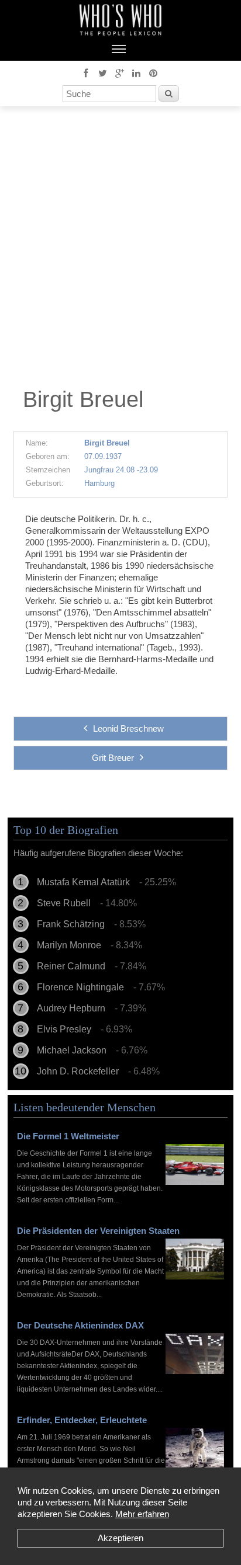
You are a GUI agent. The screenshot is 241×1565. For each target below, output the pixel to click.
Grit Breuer (113, 758)
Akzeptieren (120, 1538)
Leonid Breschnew (128, 728)
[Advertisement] (120, 250)
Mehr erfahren (142, 1514)
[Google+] (119, 72)
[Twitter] (102, 72)
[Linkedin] (136, 72)
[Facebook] (85, 72)
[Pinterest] (153, 72)
